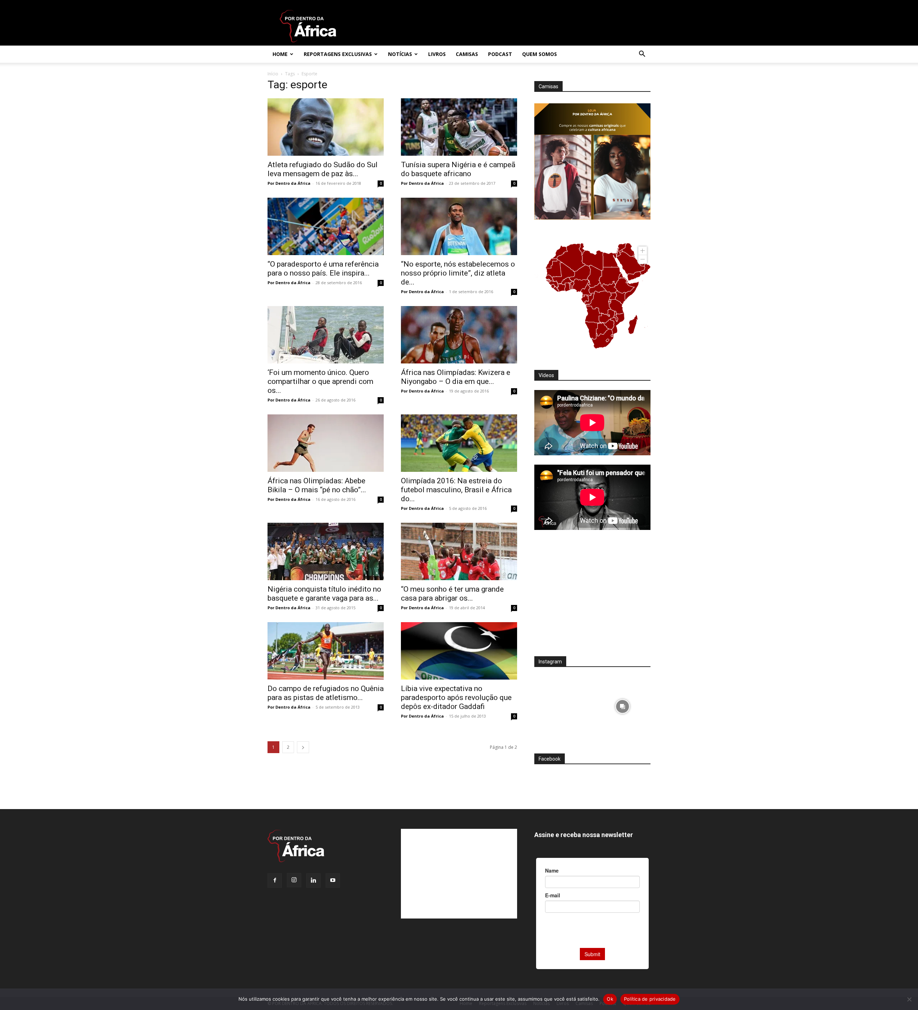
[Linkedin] (313, 880)
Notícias (400, 54)
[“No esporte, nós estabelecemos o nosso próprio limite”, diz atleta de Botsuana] (459, 226)
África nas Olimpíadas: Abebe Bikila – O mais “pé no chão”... (317, 485)
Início (273, 74)
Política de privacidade (650, 999)
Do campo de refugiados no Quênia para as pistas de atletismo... (326, 693)
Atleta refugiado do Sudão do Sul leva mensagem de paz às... (323, 169)
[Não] (909, 999)
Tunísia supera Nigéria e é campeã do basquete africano (458, 169)
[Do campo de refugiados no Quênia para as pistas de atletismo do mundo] (326, 651)
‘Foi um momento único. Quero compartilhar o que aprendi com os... (320, 381)
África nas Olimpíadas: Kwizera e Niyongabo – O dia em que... (455, 377)
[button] (641, 54)
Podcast (500, 54)
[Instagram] (294, 880)
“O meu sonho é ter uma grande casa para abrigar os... (452, 593)
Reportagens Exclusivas (338, 54)
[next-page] (303, 747)
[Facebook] (275, 880)
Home (280, 54)
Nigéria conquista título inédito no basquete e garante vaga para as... (324, 593)
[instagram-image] (562, 704)
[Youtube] (333, 880)
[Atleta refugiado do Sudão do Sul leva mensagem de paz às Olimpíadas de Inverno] (326, 127)
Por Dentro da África (289, 183)
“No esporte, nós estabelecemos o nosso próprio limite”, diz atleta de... (458, 273)
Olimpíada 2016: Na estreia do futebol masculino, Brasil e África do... (456, 489)
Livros (437, 54)
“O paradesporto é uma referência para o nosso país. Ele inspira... (323, 268)
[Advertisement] (592, 598)
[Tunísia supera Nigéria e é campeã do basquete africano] (459, 127)
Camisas (467, 54)
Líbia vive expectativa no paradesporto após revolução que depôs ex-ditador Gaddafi (456, 697)
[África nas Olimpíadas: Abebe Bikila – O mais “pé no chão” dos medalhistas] (326, 443)
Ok (610, 999)
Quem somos (539, 54)
